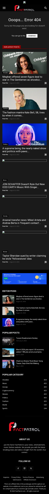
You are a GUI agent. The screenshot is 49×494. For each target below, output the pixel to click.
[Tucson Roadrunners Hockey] (8, 341)
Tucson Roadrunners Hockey (27, 338)
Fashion (5, 108)
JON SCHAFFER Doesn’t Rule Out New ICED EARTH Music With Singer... (23, 186)
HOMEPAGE (32, 36)
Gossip (5, 216)
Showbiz (5, 73)
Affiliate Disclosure (30, 480)
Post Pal (5, 83)
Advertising (40, 477)
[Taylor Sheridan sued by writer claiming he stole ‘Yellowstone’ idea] (24, 242)
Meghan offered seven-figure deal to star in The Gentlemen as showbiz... (22, 78)
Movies (5, 252)
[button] (4, 8)
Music (5, 180)
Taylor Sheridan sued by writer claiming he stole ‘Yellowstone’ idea (24, 257)
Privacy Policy (15, 477)
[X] (31, 468)
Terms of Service (28, 477)
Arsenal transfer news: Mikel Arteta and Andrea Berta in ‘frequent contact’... (24, 221)
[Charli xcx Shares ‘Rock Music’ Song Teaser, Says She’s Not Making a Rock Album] (8, 364)
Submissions (17, 480)
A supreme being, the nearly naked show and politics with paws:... (24, 150)
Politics (5, 144)
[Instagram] (24, 468)
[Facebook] (18, 468)
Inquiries (6, 477)
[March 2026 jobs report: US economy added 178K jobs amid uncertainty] (8, 352)
